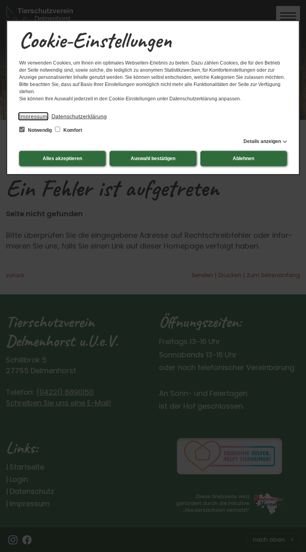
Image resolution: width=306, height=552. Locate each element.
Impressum (33, 116)
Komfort (72, 130)
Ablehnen (243, 158)
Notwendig (40, 130)
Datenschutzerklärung (79, 116)
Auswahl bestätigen (153, 158)
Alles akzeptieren (62, 158)
